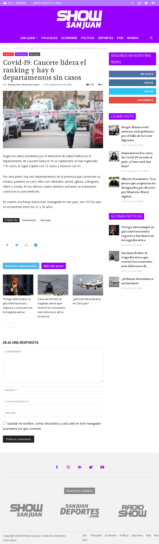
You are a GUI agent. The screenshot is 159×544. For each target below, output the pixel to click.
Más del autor (53, 266)
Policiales (49, 38)
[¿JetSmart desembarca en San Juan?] (88, 284)
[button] (151, 38)
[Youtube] (153, 3)
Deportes (105, 38)
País (120, 38)
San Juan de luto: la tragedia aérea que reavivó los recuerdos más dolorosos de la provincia (51, 307)
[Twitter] (146, 3)
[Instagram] (139, 3)
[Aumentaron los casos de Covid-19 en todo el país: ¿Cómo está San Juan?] (114, 156)
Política (87, 38)
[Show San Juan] (79, 19)
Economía (69, 38)
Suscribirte (145, 100)
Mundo (133, 38)
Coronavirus (29, 220)
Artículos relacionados (21, 266)
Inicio (6, 48)
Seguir (148, 82)
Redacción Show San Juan (24, 84)
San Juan (27, 38)
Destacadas (21, 54)
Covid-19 (18, 48)
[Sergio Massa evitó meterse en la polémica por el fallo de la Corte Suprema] (114, 130)
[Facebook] (132, 3)
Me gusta (147, 73)
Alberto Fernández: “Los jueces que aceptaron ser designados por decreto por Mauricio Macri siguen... (138, 187)
